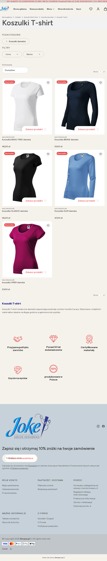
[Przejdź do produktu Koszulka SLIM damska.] (80, 178)
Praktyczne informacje (84, 498)
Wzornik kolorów (10, 522)
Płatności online (45, 485)
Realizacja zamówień (47, 489)
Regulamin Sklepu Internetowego (82, 493)
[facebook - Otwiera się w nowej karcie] (103, 426)
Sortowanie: (7, 65)
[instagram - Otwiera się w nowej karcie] (98, 426)
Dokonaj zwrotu (81, 506)
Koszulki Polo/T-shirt (31, 17)
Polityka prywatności (48, 526)
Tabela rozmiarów (10, 518)
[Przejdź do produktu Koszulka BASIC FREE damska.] (27, 106)
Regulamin (32, 466)
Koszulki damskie (47, 17)
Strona (95, 72)
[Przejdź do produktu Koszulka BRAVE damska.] (80, 106)
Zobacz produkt (34, 129)
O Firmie (42, 522)
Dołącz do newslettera (20, 458)
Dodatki (18, 17)
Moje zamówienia (10, 485)
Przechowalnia (9, 493)
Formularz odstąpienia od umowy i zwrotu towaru (85, 486)
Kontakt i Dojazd (46, 518)
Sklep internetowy (52, 558)
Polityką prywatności (19, 468)
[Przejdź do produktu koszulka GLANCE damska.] (27, 178)
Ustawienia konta (10, 489)
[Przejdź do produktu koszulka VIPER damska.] (27, 249)
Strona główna (7, 17)
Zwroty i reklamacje (82, 502)
